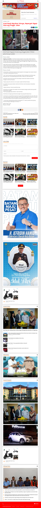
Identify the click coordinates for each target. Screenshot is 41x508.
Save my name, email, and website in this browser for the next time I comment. (17, 155)
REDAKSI (13, 506)
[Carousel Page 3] (20, 376)
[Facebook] (18, 110)
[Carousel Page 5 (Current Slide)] (22, 376)
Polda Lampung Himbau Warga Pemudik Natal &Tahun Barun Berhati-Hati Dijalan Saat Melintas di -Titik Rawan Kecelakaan (22, 333)
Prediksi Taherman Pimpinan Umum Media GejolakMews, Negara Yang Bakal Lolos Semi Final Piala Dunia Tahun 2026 (21, 492)
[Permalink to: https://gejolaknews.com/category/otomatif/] (37, 306)
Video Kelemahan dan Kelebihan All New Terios (16, 338)
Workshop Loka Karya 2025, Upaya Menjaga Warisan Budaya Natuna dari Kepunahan (19, 497)
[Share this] (31, 27)
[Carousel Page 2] (19, 376)
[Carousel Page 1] (18, 376)
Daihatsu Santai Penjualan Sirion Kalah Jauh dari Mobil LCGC (18, 348)
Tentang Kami (22, 506)
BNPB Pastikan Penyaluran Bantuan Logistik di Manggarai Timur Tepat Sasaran (20, 136)
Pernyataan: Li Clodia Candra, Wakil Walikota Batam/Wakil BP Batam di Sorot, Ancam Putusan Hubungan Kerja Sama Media (20, 126)
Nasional (6, 27)
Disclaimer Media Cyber (29, 506)
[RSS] (22, 110)
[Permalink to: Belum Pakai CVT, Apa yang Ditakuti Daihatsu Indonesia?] (5, 344)
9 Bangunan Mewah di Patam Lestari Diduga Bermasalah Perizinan (8, 136)
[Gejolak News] (20, 1)
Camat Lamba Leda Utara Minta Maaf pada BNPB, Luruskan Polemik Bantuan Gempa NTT (8, 126)
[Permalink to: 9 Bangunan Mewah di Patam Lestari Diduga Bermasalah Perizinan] (8, 131)
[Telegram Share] (35, 27)
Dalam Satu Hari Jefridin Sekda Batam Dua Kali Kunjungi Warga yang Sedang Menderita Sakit (30, 113)
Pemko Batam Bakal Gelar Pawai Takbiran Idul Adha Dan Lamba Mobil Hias (10, 113)
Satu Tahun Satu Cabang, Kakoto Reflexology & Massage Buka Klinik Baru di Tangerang (20, 330)
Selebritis (11, 27)
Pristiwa (9, 27)
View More (20, 185)
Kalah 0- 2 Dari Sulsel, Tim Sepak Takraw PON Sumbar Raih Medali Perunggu (17, 499)
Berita (4, 27)
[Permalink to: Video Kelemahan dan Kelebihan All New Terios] (5, 339)
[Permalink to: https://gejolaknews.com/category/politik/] (37, 354)
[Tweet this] (33, 27)
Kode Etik (17, 506)
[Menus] (3, 1)
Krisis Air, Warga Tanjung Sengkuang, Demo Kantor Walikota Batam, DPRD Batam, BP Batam (20, 373)
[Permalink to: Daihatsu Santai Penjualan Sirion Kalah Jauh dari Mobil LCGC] (5, 349)
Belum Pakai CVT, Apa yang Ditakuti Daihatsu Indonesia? (17, 343)
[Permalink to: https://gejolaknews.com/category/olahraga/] (37, 466)
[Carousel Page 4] (21, 376)
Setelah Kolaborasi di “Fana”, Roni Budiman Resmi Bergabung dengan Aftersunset (32, 126)
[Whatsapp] (37, 27)
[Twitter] (20, 110)
